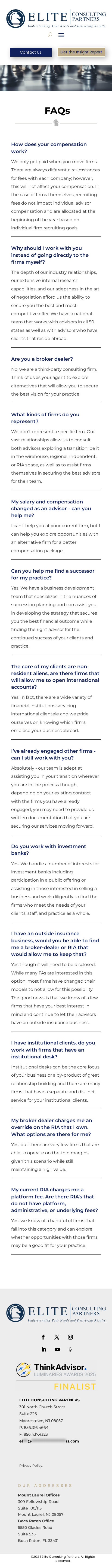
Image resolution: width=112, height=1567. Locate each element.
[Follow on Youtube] (57, 1349)
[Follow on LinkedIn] (44, 1349)
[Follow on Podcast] (70, 1349)
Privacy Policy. (31, 1465)
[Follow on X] (57, 1337)
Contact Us (31, 52)
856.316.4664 (36, 1427)
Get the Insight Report (81, 52)
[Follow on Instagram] (70, 1337)
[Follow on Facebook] (43, 1337)
